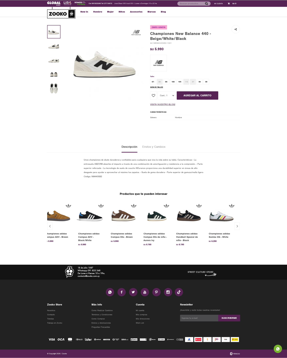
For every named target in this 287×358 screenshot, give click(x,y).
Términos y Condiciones (102, 314)
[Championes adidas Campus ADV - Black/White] (91, 215)
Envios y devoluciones (101, 323)
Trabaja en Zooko (54, 323)
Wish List (140, 323)
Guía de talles (156, 87)
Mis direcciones (143, 318)
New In (84, 11)
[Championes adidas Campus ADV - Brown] (58, 215)
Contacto (51, 314)
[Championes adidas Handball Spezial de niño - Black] (189, 215)
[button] (206, 3)
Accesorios (136, 11)
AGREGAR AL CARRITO (197, 95)
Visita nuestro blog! (162, 104)
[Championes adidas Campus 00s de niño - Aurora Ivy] (156, 215)
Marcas (151, 11)
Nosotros (51, 310)
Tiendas (50, 318)
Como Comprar (98, 318)
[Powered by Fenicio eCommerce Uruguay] (235, 353)
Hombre (97, 11)
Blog (163, 11)
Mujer (110, 11)
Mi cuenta (140, 310)
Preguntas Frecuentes (101, 327)
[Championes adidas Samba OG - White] (222, 215)
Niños (122, 11)
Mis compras (141, 314)
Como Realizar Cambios (102, 310)
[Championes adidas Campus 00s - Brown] (124, 215)
